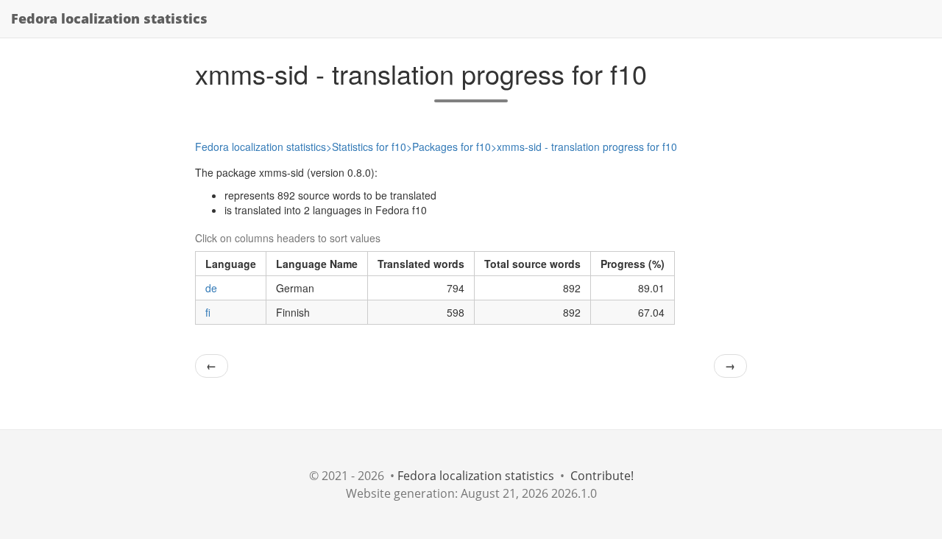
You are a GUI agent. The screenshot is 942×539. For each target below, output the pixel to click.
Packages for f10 (451, 146)
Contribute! (602, 476)
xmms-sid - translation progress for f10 (587, 146)
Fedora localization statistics (109, 18)
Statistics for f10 (369, 146)
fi (207, 312)
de (211, 288)
